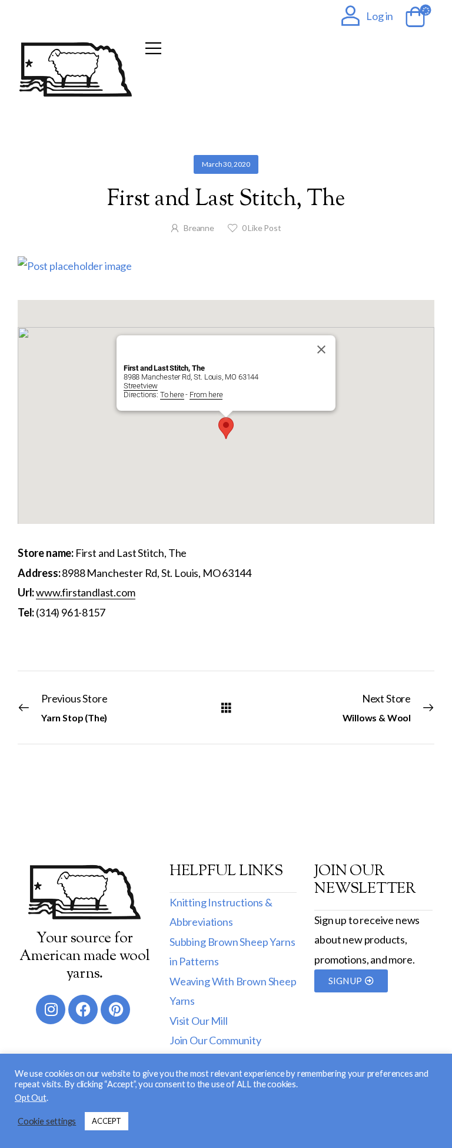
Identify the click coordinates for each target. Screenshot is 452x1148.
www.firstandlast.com (85, 592)
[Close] (321, 349)
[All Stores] (226, 707)
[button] (226, 428)
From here (206, 394)
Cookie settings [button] (47, 1121)
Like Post (261, 228)
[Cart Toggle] (413, 17)
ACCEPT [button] (106, 1121)
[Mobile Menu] (153, 48)
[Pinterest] (115, 1009)
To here (172, 394)
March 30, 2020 (226, 164)
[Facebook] (83, 1009)
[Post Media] (226, 266)
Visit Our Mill (198, 1020)
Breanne (199, 228)
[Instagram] (50, 1009)
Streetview (141, 385)
